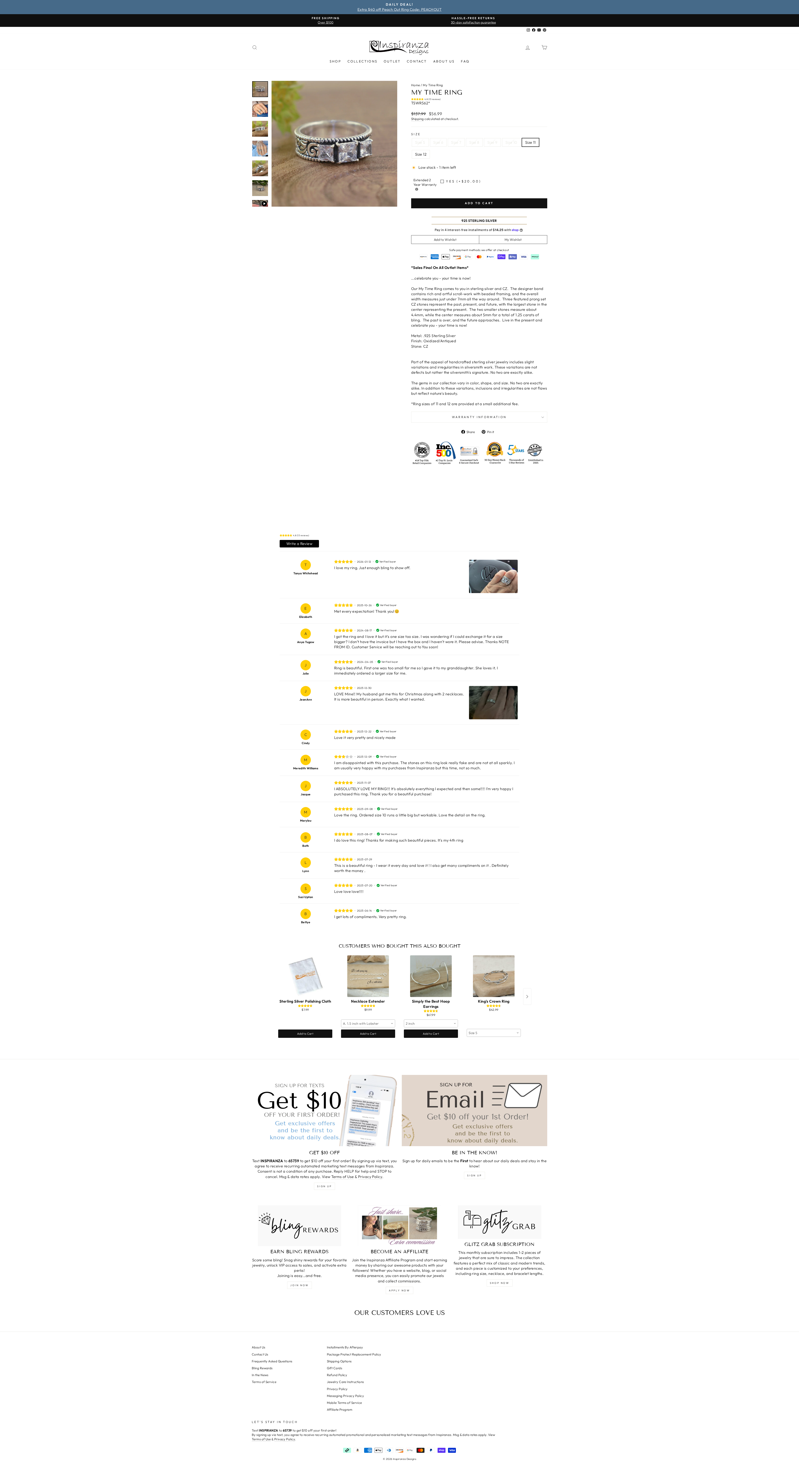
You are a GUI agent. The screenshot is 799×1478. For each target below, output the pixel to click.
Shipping (417, 119)
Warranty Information (479, 417)
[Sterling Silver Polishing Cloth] (305, 976)
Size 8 (474, 142)
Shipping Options (339, 1361)
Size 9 (492, 142)
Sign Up (474, 1175)
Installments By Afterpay (345, 1347)
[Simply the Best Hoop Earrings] (431, 976)
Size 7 (456, 142)
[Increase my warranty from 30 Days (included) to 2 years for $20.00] (416, 189)
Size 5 (420, 142)
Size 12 (421, 154)
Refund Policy (337, 1375)
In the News (260, 1375)
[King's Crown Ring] (494, 976)
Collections (362, 61)
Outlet (392, 61)
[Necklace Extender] (368, 976)
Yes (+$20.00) (463, 181)
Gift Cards (334, 1368)
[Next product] (527, 996)
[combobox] (368, 1023)
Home (415, 85)
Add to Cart (305, 1034)
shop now (499, 1282)
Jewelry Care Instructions (345, 1382)
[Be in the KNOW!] (474, 1110)
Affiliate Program (339, 1410)
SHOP (335, 61)
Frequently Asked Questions (272, 1361)
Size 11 (530, 142)
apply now (399, 1290)
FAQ (465, 61)
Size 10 (511, 142)
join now (299, 1285)
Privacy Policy (370, 1176)
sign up (324, 1186)
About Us (444, 61)
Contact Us (260, 1354)
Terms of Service (264, 1382)
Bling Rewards (262, 1368)
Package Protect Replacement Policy (354, 1354)
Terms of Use (342, 1176)
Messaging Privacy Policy (345, 1396)
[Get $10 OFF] (324, 1110)
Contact (417, 61)
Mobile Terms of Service (344, 1403)
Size (416, 134)
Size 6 (438, 142)
